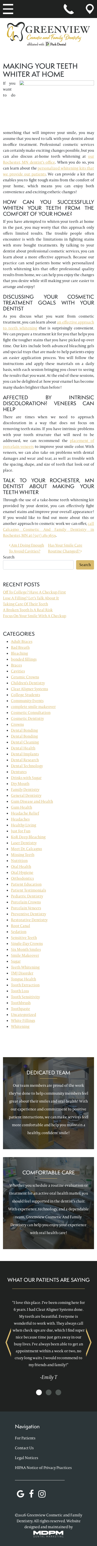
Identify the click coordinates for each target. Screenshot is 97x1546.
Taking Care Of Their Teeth (25, 604)
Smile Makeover (25, 955)
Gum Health (21, 807)
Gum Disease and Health (32, 801)
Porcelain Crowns (26, 902)
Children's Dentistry (28, 683)
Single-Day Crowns (27, 943)
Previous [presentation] (8, 1342)
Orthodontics (22, 878)
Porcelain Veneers (26, 908)
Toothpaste (20, 1008)
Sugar (16, 961)
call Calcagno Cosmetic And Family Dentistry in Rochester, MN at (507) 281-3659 (48, 529)
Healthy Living (23, 825)
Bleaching (19, 653)
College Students (25, 694)
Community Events (27, 700)
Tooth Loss (20, 990)
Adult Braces (21, 641)
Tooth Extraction (25, 985)
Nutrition (19, 860)
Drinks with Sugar (26, 777)
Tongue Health (23, 979)
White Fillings (23, 1020)
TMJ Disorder (22, 973)
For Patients (25, 1438)
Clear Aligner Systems (29, 688)
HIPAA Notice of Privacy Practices (43, 1467)
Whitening (20, 1026)
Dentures (19, 771)
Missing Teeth (22, 854)
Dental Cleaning (25, 742)
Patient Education (26, 884)
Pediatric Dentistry (27, 896)
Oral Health (21, 866)
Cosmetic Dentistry (27, 718)
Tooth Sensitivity (25, 996)
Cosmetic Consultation (30, 712)
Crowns (17, 724)
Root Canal (20, 925)
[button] (39, 1393)
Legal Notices (26, 1457)
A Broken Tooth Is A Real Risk (28, 609)
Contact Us (24, 1448)
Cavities (18, 671)
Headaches (20, 819)
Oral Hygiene (22, 872)
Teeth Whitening (25, 967)
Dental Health (23, 748)
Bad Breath (20, 647)
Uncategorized (23, 1014)
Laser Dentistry (24, 842)
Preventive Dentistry (28, 913)
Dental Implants (25, 754)
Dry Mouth (20, 783)
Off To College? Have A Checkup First (34, 592)
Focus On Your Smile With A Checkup (34, 615)
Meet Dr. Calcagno (26, 848)
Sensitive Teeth (24, 937)
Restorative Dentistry (29, 919)
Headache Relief (25, 813)
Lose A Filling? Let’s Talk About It (31, 598)
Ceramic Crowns (25, 677)
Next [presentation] (89, 1342)
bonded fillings (24, 659)
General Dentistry (26, 795)
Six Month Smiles (26, 949)
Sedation (18, 931)
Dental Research (25, 760)
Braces (16, 665)
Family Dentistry (25, 789)
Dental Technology (27, 765)
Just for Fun (20, 831)
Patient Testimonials (28, 890)
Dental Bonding (24, 730)
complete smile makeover (33, 706)
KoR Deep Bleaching (28, 837)
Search (8, 557)
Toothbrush (21, 1002)
